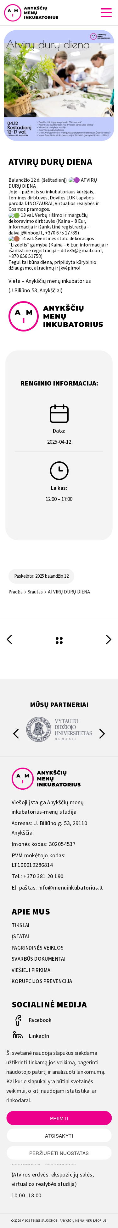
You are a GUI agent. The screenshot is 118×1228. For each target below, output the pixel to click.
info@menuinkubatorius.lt (70, 888)
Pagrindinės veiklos (38, 948)
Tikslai (21, 925)
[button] (102, 735)
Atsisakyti (59, 1135)
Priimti (59, 1118)
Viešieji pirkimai (32, 970)
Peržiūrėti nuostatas (59, 1152)
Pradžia (15, 592)
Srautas (35, 592)
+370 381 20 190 (43, 876)
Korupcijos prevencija (42, 981)
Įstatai (20, 936)
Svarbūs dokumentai (38, 959)
